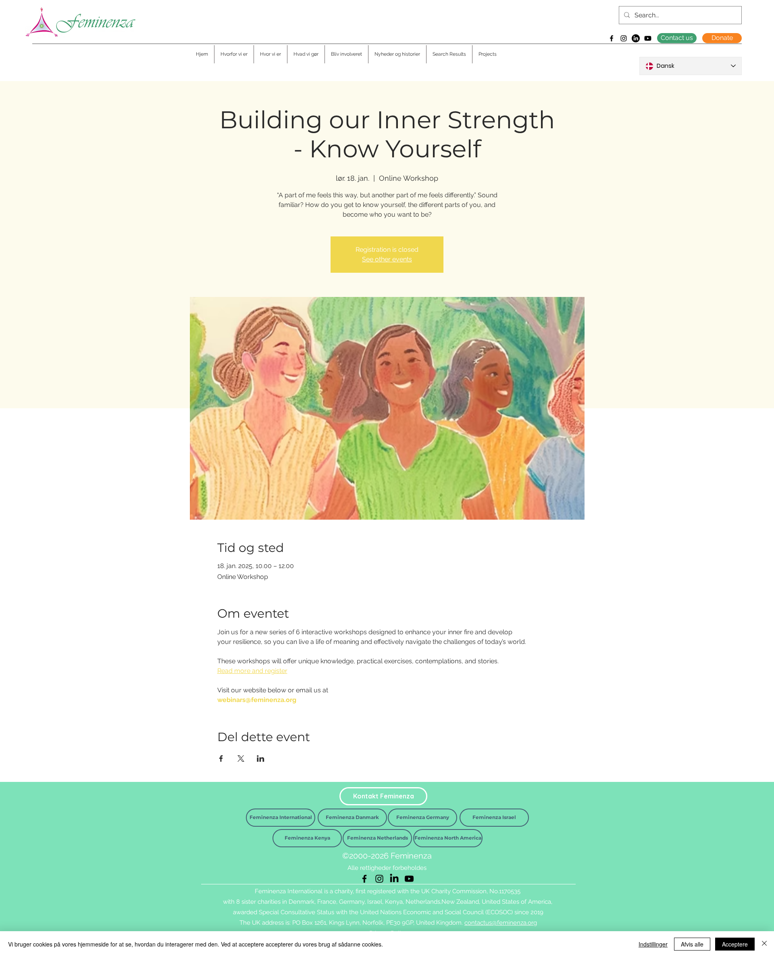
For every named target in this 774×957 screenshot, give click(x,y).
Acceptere (735, 944)
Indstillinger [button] (653, 944)
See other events (387, 259)
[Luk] (764, 944)
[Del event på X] (241, 758)
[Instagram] (624, 38)
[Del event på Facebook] (221, 758)
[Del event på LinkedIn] (260, 758)
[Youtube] (648, 38)
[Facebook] (612, 38)
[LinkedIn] (636, 38)
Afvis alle (692, 944)
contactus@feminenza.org (500, 922)
